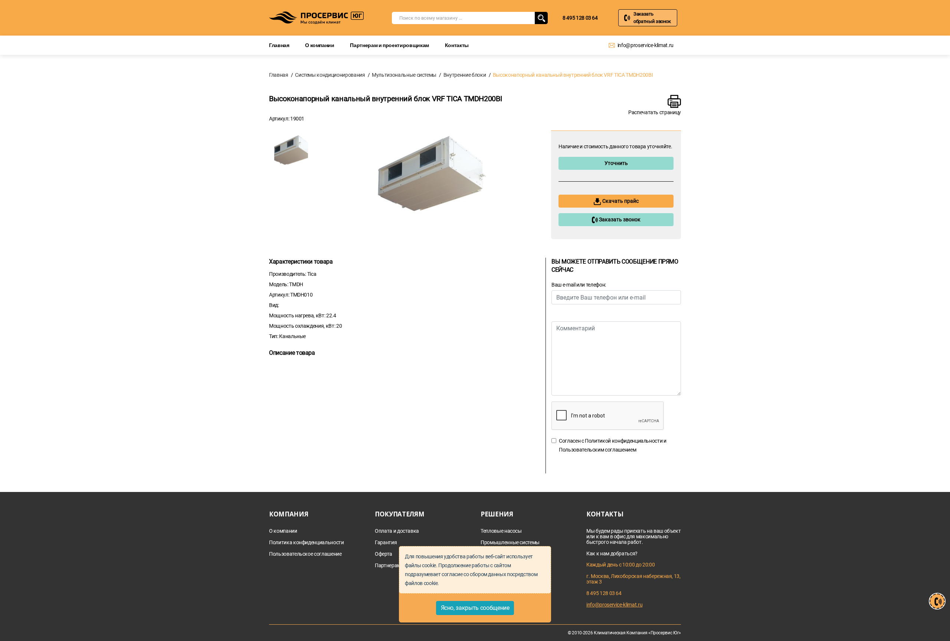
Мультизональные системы (404, 75)
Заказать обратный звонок (652, 17)
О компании (319, 45)
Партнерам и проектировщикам (389, 45)
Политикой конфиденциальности (623, 441)
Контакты (457, 45)
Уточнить (616, 163)
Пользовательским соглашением (597, 450)
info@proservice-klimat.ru (646, 45)
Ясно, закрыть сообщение (475, 607)
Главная (279, 45)
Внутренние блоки (464, 75)
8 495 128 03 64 (580, 18)
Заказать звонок (619, 219)
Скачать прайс (620, 201)
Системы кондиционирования (330, 75)
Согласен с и (612, 445)
